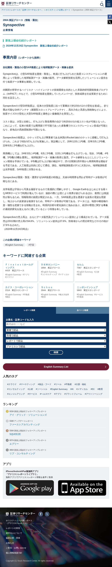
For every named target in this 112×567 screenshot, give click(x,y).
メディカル (64, 274)
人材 (97, 272)
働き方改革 (64, 294)
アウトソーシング (94, 394)
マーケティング (28, 384)
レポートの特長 (13, 528)
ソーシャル (42, 389)
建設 (8, 297)
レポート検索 (29, 310)
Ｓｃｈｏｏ (47, 287)
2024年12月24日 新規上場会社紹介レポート (37, 45)
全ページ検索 (82, 310)
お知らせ (10, 543)
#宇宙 (31, 245)
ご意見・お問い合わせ (16, 548)
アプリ (26, 275)
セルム (80, 264)
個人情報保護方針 (14, 553)
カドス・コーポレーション (19, 287)
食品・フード (45, 384)
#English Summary (14, 245)
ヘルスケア (46, 394)
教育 (80, 274)
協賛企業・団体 (13, 538)
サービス (99, 294)
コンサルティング (49, 274)
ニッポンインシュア (87, 287)
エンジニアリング (16, 394)
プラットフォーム (74, 394)
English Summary (13, 275)
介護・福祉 (81, 384)
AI (73, 389)
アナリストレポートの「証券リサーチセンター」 (22, 10)
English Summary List (56, 367)
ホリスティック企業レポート (58, 10)
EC (93, 389)
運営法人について (14, 533)
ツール (58, 384)
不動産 (26, 294)
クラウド (10, 277)
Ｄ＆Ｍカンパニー (50, 264)
